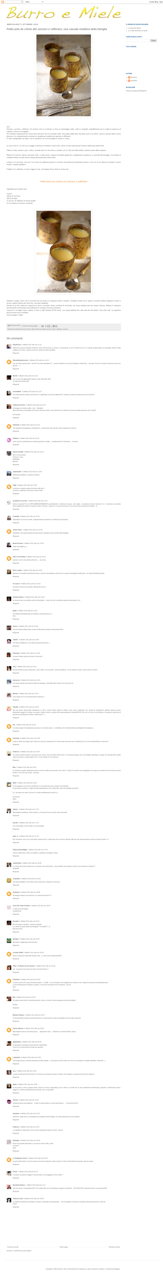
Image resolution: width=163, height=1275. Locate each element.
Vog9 (14, 485)
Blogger (117, 1269)
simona (15, 1100)
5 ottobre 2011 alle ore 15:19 (26, 725)
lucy (14, 1071)
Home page (64, 1247)
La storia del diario (134, 28)
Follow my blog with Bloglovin (136, 91)
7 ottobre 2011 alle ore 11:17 (36, 1185)
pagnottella (17, 1042)
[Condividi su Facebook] (53, 326)
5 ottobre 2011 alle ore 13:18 (34, 597)
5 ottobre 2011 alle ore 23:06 (34, 952)
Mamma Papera (18, 1015)
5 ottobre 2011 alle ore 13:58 (29, 640)
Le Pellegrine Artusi (20, 1158)
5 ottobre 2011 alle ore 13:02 (32, 570)
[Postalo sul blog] (49, 326)
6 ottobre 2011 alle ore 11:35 (29, 1100)
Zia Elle (15, 823)
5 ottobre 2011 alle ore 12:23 (39, 360)
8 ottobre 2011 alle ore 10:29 (34, 1198)
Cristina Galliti (18, 952)
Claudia (15, 707)
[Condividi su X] (51, 326)
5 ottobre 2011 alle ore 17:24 (29, 836)
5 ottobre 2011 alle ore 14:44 (28, 693)
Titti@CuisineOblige (20, 850)
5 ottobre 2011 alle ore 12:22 (32, 345)
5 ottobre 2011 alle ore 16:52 (27, 783)
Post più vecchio (114, 1247)
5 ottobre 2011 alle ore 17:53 (38, 850)
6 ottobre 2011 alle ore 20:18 (30, 1140)
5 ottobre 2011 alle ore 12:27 (32, 391)
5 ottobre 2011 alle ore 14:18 (30, 653)
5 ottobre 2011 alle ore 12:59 (34, 543)
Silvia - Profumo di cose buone (24, 966)
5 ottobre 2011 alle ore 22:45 (29, 939)
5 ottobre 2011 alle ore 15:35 (30, 738)
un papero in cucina (20, 501)
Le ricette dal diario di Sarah (137, 31)
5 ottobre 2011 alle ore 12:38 (27, 485)
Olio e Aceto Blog (19, 557)
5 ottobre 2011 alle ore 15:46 (30, 752)
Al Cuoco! (16, 584)
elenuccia (16, 680)
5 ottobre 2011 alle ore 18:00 (32, 863)
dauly (15, 1084)
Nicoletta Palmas (19, 1185)
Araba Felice (17, 530)
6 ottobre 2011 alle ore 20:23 (38, 1158)
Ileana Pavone (18, 543)
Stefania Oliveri (18, 597)
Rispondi (16, 353)
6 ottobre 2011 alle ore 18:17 (30, 1127)
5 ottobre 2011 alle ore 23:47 (26, 997)
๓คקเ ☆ (15, 836)
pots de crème (51, 329)
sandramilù (17, 863)
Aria (14, 667)
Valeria (15, 809)
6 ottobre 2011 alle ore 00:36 (34, 1028)
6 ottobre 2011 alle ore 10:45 (27, 1084)
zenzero (65, 329)
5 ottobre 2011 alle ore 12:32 (29, 438)
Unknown (16, 425)
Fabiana (15, 438)
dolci (33, 329)
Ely (14, 725)
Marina (15, 693)
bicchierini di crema (20, 329)
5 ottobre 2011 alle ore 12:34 (34, 452)
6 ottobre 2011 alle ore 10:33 (26, 1071)
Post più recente (12, 1247)
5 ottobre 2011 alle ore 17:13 (29, 809)
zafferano (59, 329)
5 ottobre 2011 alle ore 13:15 (30, 584)
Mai (14, 997)
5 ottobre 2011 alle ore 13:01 (36, 557)
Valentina (16, 653)
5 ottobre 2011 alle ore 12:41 (37, 501)
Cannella (16, 516)
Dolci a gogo (17, 570)
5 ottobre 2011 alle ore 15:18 (29, 707)
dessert (28, 329)
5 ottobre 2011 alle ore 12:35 (32, 472)
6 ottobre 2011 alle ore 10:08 (31, 1057)
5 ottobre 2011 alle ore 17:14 (29, 823)
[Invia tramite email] (46, 326)
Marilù (15, 376)
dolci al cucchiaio (40, 329)
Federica (16, 752)
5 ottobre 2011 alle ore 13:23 (27, 611)
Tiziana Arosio (18, 1198)
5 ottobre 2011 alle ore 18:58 (30, 892)
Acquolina (16, 879)
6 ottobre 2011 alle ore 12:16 (30, 1113)
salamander (17, 472)
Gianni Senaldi (18, 452)
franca (15, 626)
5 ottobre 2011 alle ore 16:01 (26, 767)
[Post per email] (42, 326)
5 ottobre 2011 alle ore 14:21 (26, 667)
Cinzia (15, 1172)
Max (14, 767)
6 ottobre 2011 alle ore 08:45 (31, 1042)
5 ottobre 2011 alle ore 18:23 (31, 879)
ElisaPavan (17, 345)
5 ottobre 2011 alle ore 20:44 (29, 921)
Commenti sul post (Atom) (22, 1251)
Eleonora (134, 77)
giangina (16, 939)
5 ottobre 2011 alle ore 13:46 (28, 626)
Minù (14, 783)
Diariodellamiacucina (20, 360)
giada (15, 611)
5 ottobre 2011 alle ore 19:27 (41, 906)
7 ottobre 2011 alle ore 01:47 (28, 1172)
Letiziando (16, 1057)
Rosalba (16, 921)
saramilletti (17, 391)
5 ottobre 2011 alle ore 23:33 (30, 979)
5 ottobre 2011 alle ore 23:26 (45, 966)
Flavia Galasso (18, 1028)
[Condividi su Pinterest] (56, 326)
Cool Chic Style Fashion (21, 906)
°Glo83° (15, 640)
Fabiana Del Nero (19, 405)
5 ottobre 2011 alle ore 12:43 (33, 530)
